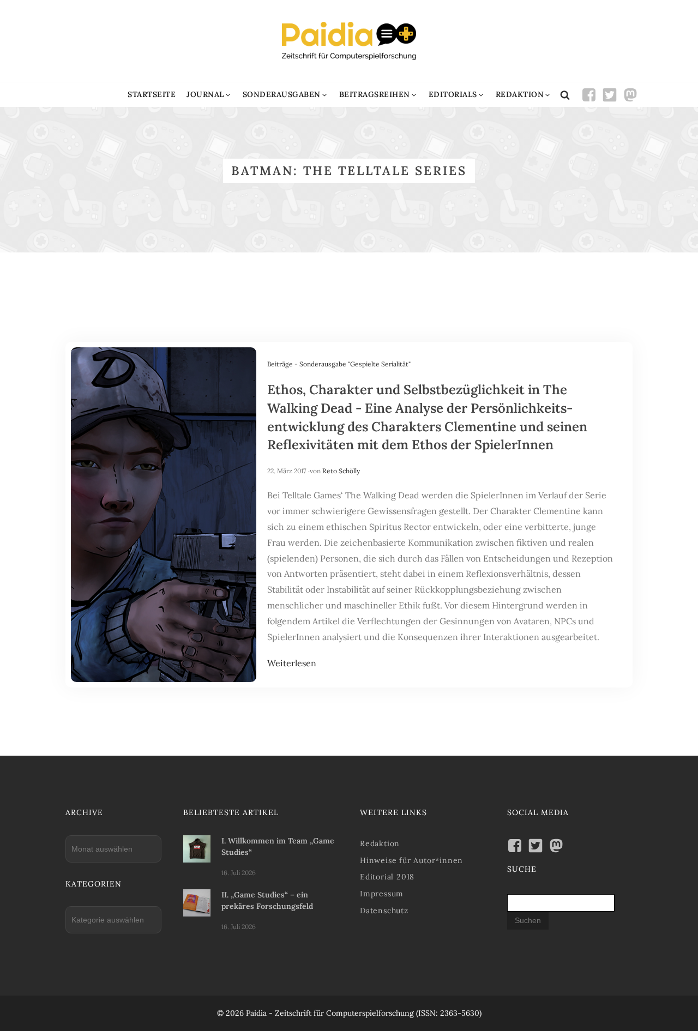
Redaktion (380, 843)
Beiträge (280, 364)
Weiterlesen (291, 663)
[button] (209, 94)
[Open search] (565, 94)
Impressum (382, 894)
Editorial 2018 (387, 877)
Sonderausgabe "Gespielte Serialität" (355, 364)
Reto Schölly (341, 471)
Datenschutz (384, 910)
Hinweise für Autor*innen (411, 860)
